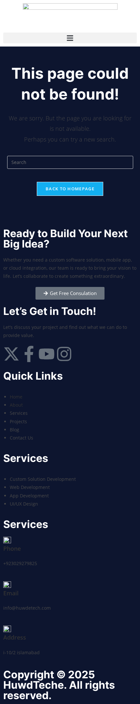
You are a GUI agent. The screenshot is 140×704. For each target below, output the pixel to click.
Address (14, 637)
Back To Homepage (70, 189)
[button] (70, 38)
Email (11, 593)
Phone (12, 548)
